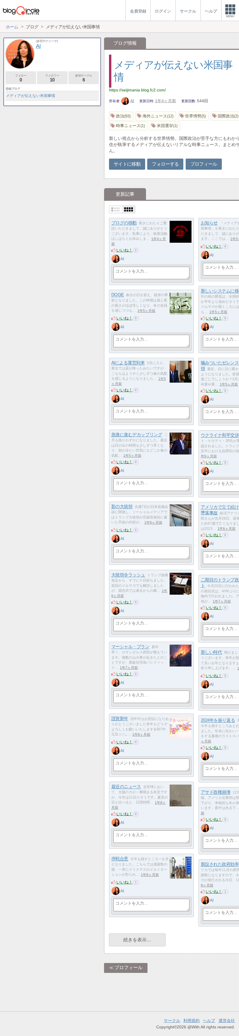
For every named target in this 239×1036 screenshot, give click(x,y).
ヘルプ (209, 1020)
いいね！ (124, 250)
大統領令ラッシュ (128, 574)
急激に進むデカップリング (136, 434)
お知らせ (209, 223)
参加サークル (83, 78)
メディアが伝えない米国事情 (30, 95)
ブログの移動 (124, 223)
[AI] (115, 258)
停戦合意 (119, 858)
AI (132, 100)
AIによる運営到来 (128, 362)
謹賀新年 (119, 718)
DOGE (117, 294)
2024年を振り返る (218, 720)
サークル (172, 1020)
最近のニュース (126, 786)
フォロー (20, 78)
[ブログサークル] (21, 10)
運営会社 (227, 1020)
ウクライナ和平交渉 (220, 435)
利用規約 (191, 1020)
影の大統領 (122, 506)
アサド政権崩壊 (216, 792)
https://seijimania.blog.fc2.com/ (137, 90)
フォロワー (52, 78)
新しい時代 (211, 652)
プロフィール (203, 164)
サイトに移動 (127, 164)
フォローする (165, 164)
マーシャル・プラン (130, 646)
